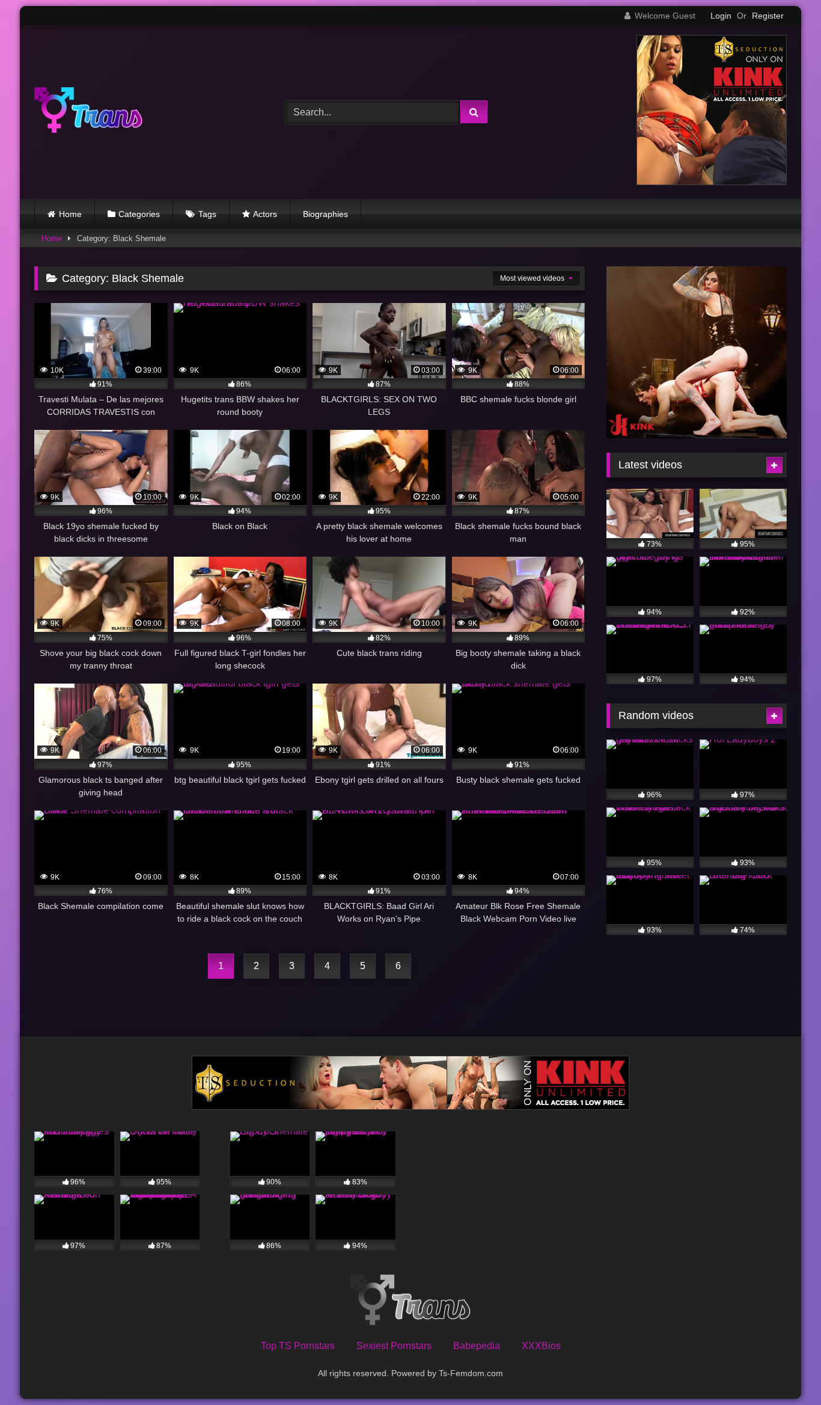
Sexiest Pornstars (394, 1346)
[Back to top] (784, 1369)
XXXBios (541, 1346)
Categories (139, 214)
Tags (207, 214)
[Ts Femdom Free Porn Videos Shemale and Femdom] (88, 112)
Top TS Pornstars (298, 1346)
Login (720, 15)
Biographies (325, 214)
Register (768, 15)
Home (70, 214)
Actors (265, 214)
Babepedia (476, 1346)
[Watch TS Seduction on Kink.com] (711, 182)
